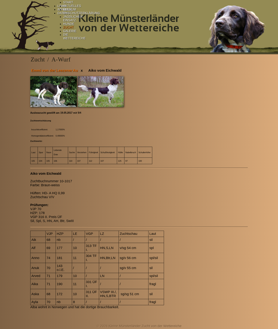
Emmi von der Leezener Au (54, 70)
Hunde (68, 24)
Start (68, 2)
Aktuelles (72, 6)
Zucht (68, 27)
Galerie (69, 31)
